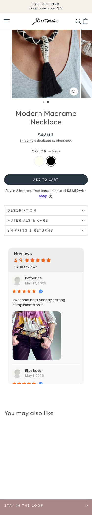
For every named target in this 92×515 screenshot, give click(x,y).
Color (46, 151)
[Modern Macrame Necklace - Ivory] (7, 483)
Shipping (26, 140)
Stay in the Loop (24, 505)
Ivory (39, 161)
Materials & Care (27, 220)
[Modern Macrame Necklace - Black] (12, 483)
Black (51, 161)
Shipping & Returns (30, 230)
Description (22, 210)
